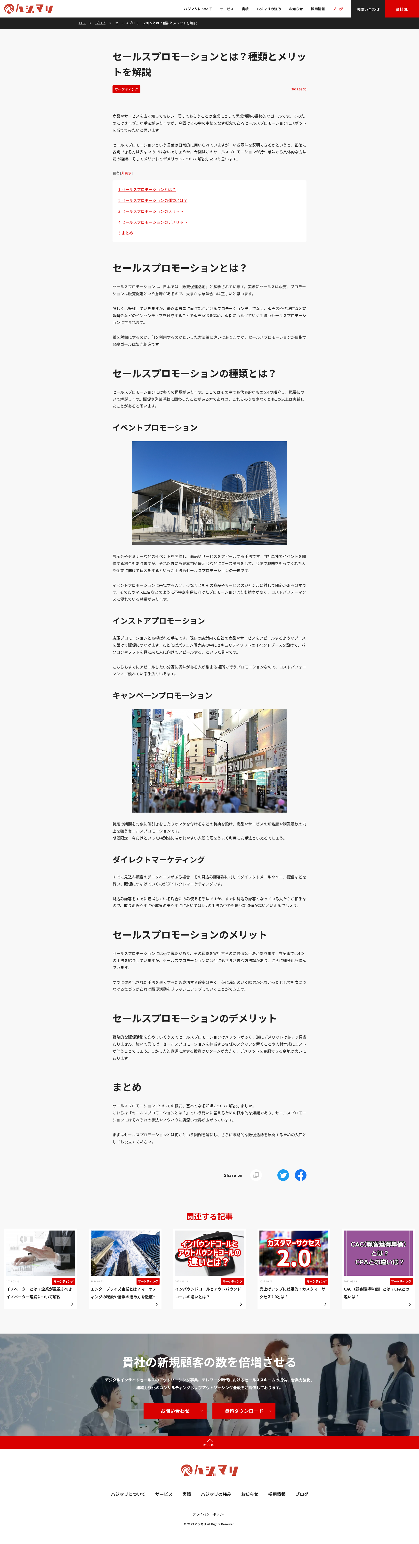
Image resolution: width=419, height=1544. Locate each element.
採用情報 (318, 8)
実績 (245, 8)
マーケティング (126, 89)
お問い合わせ (368, 9)
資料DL (402, 9)
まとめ (125, 233)
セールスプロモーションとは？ (147, 189)
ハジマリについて (198, 8)
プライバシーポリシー (209, 1514)
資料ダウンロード (244, 1410)
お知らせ (296, 8)
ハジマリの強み (269, 8)
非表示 (126, 173)
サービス (227, 8)
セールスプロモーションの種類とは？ (152, 200)
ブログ (338, 8)
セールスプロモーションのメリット (151, 211)
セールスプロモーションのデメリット (152, 222)
